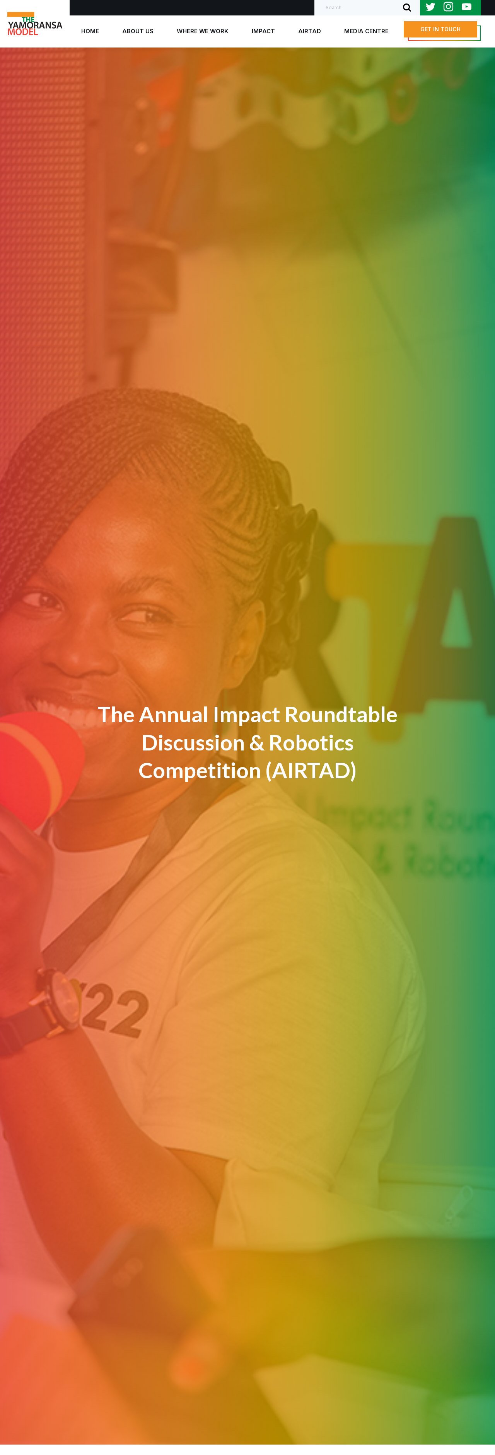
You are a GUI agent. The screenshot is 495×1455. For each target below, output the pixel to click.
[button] (440, 29)
